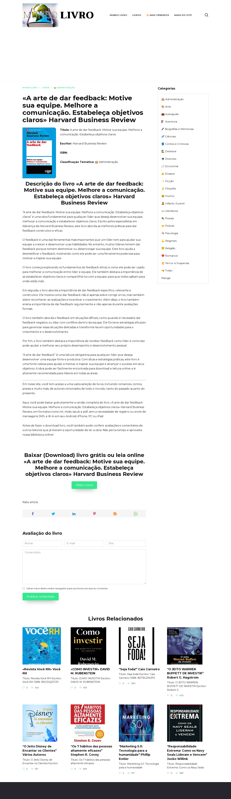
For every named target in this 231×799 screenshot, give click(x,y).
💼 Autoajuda (169, 114)
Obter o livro (84, 485)
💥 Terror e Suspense (175, 263)
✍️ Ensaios (168, 173)
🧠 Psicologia (169, 233)
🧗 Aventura (169, 121)
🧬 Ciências (168, 136)
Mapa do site (183, 15)
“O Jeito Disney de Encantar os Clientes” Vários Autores (39, 750)
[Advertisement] (115, 52)
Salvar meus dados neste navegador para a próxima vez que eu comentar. (67, 588)
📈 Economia (169, 166)
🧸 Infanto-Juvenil (172, 203)
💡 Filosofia (168, 188)
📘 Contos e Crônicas (175, 143)
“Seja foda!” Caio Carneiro (139, 669)
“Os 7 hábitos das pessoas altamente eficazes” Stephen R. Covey (91, 750)
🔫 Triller (167, 270)
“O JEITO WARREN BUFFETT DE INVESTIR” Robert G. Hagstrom (185, 673)
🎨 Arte (166, 106)
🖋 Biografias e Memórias (177, 129)
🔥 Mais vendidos (157, 15)
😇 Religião (168, 248)
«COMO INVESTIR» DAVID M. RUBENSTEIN (90, 671)
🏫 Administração (106, 162)
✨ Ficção (167, 181)
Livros (136, 15)
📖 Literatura (169, 210)
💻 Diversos (168, 158)
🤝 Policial (167, 225)
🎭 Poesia (167, 218)
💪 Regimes (169, 240)
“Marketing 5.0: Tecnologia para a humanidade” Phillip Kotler (134, 753)
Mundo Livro (118, 15)
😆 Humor (168, 196)
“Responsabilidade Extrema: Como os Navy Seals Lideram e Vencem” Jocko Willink (187, 753)
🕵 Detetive (168, 151)
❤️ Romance (169, 255)
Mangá (165, 278)
